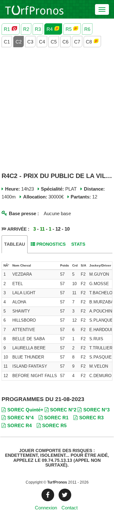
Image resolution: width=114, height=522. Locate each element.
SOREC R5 (54, 425)
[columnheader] (6, 266)
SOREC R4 (19, 425)
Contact (69, 507)
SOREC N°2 (63, 409)
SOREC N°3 (96, 409)
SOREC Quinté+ (25, 409)
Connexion (46, 507)
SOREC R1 (56, 417)
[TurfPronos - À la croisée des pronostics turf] (34, 9)
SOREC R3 (91, 417)
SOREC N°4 (20, 417)
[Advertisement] (57, 110)
